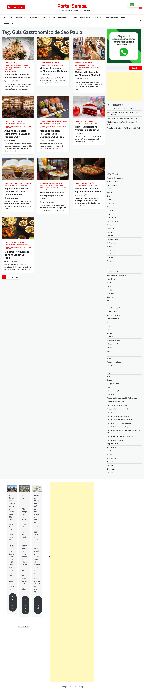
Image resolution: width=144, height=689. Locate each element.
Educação (62, 17)
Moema (90, 63)
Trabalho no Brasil (113, 391)
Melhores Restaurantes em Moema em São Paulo (88, 73)
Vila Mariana (111, 451)
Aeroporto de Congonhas (115, 178)
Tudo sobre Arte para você (115, 401)
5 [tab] (28, 626)
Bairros (19, 17)
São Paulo (8, 17)
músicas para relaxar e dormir (116, 344)
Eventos (109, 254)
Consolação (110, 228)
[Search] (140, 20)
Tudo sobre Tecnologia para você (117, 409)
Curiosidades (111, 232)
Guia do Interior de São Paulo (116, 275)
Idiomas (109, 286)
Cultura (73, 17)
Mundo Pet (110, 336)
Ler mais (13, 605)
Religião (109, 373)
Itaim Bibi (20, 242)
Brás (108, 196)
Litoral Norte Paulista (114, 308)
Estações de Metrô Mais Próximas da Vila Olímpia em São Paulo (24, 509)
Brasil (109, 199)
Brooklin (109, 207)
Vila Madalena (10, 71)
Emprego (110, 235)
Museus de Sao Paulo (114, 340)
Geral (108, 268)
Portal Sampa (72, 6)
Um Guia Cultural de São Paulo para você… (120, 419)
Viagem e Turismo (113, 443)
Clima (109, 225)
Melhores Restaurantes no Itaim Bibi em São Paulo (16, 255)
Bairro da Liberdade (47, 121)
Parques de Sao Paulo (114, 362)
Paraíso (109, 358)
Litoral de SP (34, 17)
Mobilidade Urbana (113, 318)
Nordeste (110, 351)
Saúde (123, 17)
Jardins (109, 300)
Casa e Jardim (111, 217)
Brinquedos (110, 203)
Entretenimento (112, 239)
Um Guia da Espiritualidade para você (119, 423)
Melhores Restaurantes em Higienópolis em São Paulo (52, 195)
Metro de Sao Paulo (113, 315)
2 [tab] (21, 626)
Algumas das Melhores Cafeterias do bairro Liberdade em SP (16, 191)
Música (98, 17)
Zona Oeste (111, 469)
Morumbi (55, 63)
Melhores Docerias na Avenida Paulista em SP (87, 128)
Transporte (110, 394)
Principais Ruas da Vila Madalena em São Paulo (122, 109)
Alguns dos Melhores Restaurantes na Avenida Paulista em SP (17, 134)
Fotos (109, 264)
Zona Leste (110, 461)
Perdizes (109, 365)
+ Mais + (7, 23)
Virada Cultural (111, 458)
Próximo (16, 277)
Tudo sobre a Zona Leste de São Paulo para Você (122, 398)
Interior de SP (49, 17)
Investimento (111, 293)
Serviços (109, 380)
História (109, 282)
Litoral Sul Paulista (113, 311)
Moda (109, 322)
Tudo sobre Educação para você (117, 405)
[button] (49, 557)
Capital (13, 63)
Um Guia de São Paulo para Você (16, 65)
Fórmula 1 (110, 261)
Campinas (110, 210)
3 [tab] (23, 626)
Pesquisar (135, 68)
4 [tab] (25, 626)
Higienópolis (57, 183)
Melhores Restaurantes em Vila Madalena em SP (17, 75)
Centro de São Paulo (113, 221)
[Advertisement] (124, 86)
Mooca (109, 329)
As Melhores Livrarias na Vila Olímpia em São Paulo (124, 128)
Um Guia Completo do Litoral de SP (118, 416)
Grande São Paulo (112, 272)
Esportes (110, 246)
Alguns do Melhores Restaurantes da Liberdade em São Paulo (52, 134)
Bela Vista (110, 192)
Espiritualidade (111, 17)
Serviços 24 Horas (113, 383)
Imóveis (109, 290)
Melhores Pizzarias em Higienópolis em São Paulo (88, 190)
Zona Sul (110, 472)
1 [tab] (19, 626)
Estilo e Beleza (111, 250)
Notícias (109, 355)
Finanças (110, 257)
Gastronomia (85, 17)
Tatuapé (109, 387)
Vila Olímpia (111, 454)
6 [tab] (30, 626)
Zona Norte (110, 465)
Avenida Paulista (10, 121)
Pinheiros (110, 369)
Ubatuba (109, 412)
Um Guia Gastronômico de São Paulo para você (17, 68)
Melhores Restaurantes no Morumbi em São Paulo (53, 69)
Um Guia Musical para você (116, 440)
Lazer (108, 304)
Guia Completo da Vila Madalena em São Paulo (122, 118)
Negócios (110, 347)
